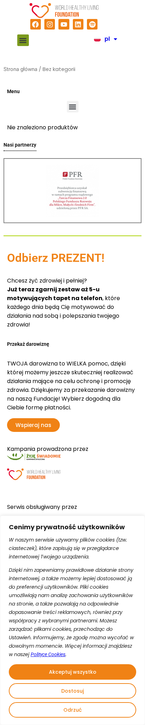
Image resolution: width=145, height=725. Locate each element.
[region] (72, 620)
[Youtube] (63, 24)
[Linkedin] (78, 24)
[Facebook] (35, 24)
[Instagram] (49, 24)
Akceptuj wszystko (72, 671)
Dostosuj (72, 690)
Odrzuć (72, 709)
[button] (23, 40)
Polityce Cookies (48, 654)
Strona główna (20, 69)
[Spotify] (92, 24)
